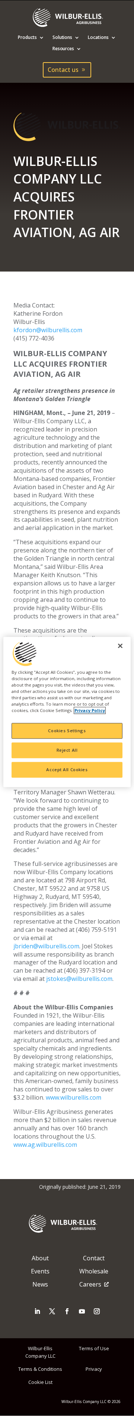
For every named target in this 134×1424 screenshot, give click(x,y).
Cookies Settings (67, 731)
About (40, 1258)
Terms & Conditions (40, 1369)
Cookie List (40, 1382)
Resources (63, 49)
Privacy (94, 1369)
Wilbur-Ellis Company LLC (40, 1352)
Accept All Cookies (66, 770)
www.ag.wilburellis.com (45, 1144)
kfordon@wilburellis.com (47, 330)
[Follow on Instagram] (97, 1311)
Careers (90, 1284)
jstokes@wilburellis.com (79, 979)
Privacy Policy (89, 710)
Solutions (62, 37)
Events (40, 1271)
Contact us (63, 70)
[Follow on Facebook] (67, 1311)
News (40, 1284)
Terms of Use (94, 1348)
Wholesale (93, 1271)
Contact (94, 1258)
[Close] (120, 645)
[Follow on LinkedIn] (37, 1311)
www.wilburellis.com (73, 1097)
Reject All (67, 750)
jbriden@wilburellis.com (46, 946)
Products (27, 37)
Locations (98, 37)
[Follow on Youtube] (82, 1311)
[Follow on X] (52, 1311)
